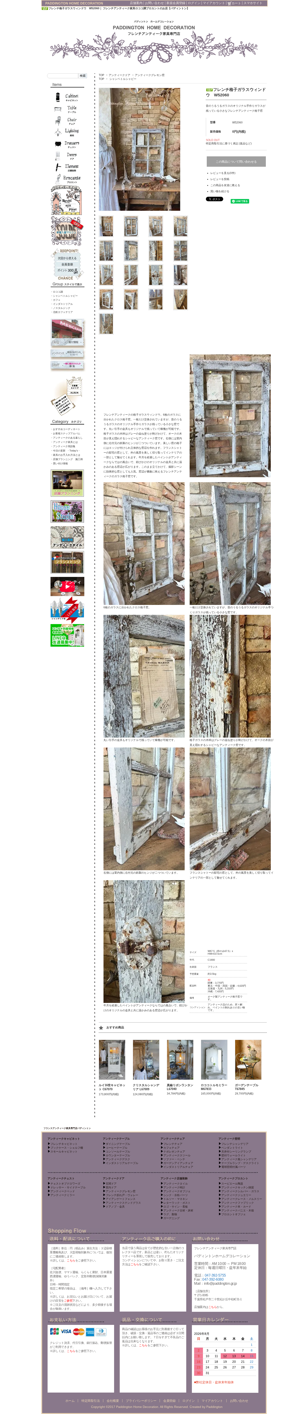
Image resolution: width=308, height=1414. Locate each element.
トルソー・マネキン (175, 1199)
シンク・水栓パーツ (175, 1195)
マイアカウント (214, 3)
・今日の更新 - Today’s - (65, 450)
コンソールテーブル (118, 1151)
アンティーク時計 (174, 1187)
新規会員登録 (175, 3)
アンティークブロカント (233, 1178)
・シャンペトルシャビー (64, 295)
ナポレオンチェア (174, 1151)
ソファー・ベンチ (174, 1159)
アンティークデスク (118, 1159)
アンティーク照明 (229, 1138)
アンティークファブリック (237, 1202)
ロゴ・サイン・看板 (175, 1206)
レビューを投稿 (219, 179)
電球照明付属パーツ (233, 1167)
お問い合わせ (154, 3)
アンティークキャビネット (64, 1138)
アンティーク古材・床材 (178, 1210)
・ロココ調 (57, 291)
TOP (101, 75)
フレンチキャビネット (64, 1144)
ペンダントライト (232, 1147)
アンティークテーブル (116, 1138)
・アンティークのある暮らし (67, 437)
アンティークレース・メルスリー (241, 1199)
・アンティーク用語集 (63, 446)
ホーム (70, 1400)
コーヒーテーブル (116, 1147)
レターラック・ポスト (177, 1202)
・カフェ (55, 300)
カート (236, 3)
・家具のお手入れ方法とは (65, 455)
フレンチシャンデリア (234, 1144)
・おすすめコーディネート (65, 429)
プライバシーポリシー (141, 1400)
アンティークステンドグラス (123, 1202)
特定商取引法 (90, 1400)
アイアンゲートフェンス (121, 1199)
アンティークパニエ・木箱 (237, 1210)
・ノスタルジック (60, 308)
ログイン (194, 3)
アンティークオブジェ (177, 1191)
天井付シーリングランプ (236, 1151)
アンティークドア (119, 75)
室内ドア (111, 1187)
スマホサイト (253, 3)
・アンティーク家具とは (64, 442)
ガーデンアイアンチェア (178, 1163)
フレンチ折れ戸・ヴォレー (122, 1195)
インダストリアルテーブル (122, 1163)
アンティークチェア (173, 1138)
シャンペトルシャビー (122, 79)
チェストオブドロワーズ (65, 1183)
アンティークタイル (175, 1183)
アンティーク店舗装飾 (174, 1178)
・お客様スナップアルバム (65, 433)
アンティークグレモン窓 (150, 75)
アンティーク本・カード (236, 1206)
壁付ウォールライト (233, 1155)
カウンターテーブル (118, 1155)
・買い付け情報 (59, 463)
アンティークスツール (177, 1155)
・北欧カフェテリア (62, 312)
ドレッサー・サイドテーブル (68, 1187)
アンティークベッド (63, 1191)
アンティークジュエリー (236, 1195)
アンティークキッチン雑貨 (237, 1187)
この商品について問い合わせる (236, 161)
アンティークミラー (63, 1195)
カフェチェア (171, 1147)
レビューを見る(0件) (222, 173)
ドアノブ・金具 (115, 1206)
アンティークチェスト (61, 1178)
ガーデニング (171, 1218)
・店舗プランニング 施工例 (67, 459)
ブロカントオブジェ (233, 1214)
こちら (71, 1260)
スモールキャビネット (64, 1151)
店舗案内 (136, 3)
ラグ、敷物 (170, 1214)
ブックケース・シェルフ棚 (67, 1147)
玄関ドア (111, 1183)
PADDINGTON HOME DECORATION (74, 3)
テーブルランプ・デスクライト (240, 1163)
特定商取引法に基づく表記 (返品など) (229, 143)
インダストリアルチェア (178, 1167)
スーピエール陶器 (232, 1183)
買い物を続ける (219, 191)
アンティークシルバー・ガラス (240, 1191)
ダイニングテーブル (118, 1144)
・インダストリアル (62, 304)
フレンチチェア (172, 1144)
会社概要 (113, 1400)
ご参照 (68, 1300)
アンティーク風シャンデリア (239, 1159)
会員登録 (169, 1400)
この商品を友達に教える (225, 185)
